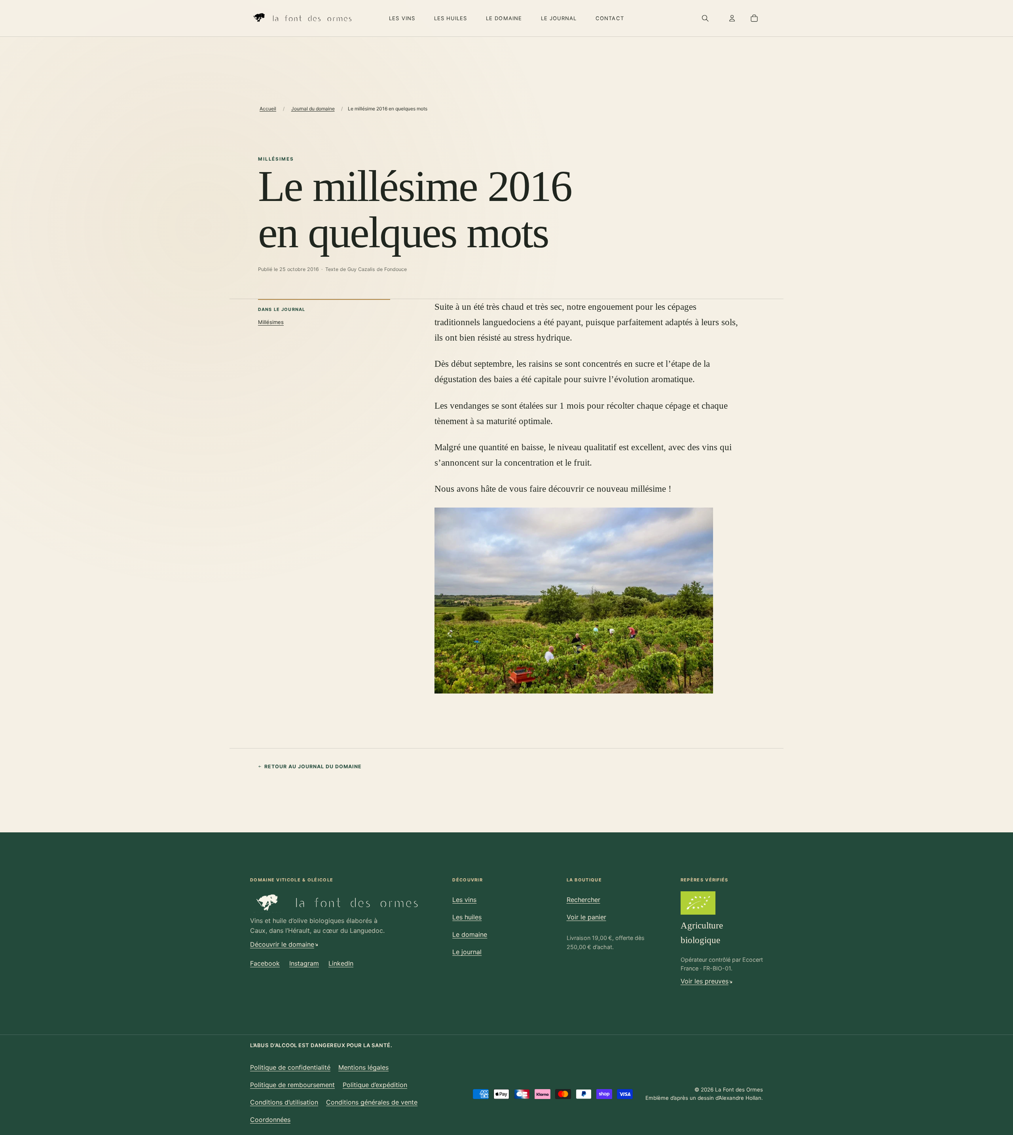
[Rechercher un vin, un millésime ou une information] (705, 18)
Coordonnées (270, 1120)
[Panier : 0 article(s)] (754, 18)
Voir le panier (586, 917)
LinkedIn (340, 963)
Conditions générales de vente (371, 1102)
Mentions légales (363, 1067)
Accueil (268, 109)
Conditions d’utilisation (284, 1102)
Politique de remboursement (292, 1085)
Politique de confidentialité (290, 1067)
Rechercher (583, 900)
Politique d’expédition (375, 1085)
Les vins (402, 18)
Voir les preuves (704, 981)
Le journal (559, 18)
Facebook (265, 963)
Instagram (304, 963)
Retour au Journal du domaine (313, 766)
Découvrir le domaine (282, 944)
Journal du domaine (313, 109)
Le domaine (504, 18)
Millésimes (271, 322)
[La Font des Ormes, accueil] (301, 18)
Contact (610, 18)
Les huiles (450, 18)
